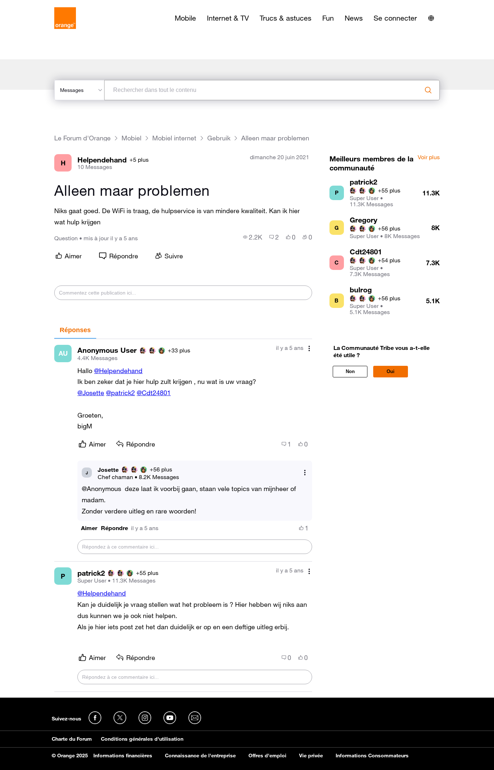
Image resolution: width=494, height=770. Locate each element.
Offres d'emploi (267, 755)
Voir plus (429, 157)
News (354, 18)
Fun (328, 18)
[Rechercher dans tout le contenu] (428, 90)
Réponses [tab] (75, 330)
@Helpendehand (118, 371)
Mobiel (131, 138)
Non (350, 371)
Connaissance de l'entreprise (200, 755)
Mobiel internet (174, 138)
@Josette (90, 393)
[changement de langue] (431, 18)
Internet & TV (228, 18)
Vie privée (311, 755)
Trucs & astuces (285, 18)
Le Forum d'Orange (82, 138)
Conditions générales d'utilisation (142, 739)
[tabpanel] (183, 515)
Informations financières (122, 755)
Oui (391, 371)
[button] (89, 528)
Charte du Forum (72, 739)
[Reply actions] (305, 472)
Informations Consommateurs (372, 755)
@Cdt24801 (154, 393)
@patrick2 (120, 393)
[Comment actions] (309, 348)
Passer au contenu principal (38, 5)
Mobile (185, 18)
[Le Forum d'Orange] (65, 18)
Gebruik (218, 138)
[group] (252, 237)
